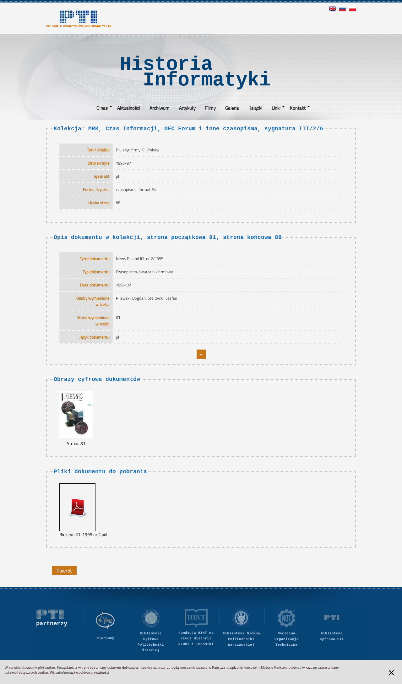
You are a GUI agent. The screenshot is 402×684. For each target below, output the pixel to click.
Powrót (64, 570)
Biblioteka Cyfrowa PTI (332, 636)
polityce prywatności (94, 672)
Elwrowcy (105, 638)
